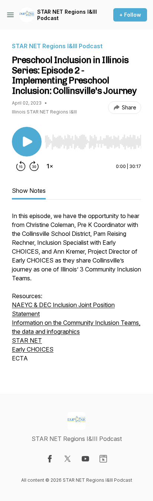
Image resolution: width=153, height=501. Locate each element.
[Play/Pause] (27, 141)
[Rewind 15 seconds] (21, 166)
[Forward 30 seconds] (34, 166)
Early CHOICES (32, 349)
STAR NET (27, 340)
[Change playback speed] (49, 166)
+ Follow (130, 14)
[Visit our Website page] (103, 458)
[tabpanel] (76, 290)
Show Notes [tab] (29, 190)
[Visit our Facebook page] (49, 458)
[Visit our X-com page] (67, 458)
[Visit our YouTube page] (85, 458)
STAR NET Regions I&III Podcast (67, 15)
